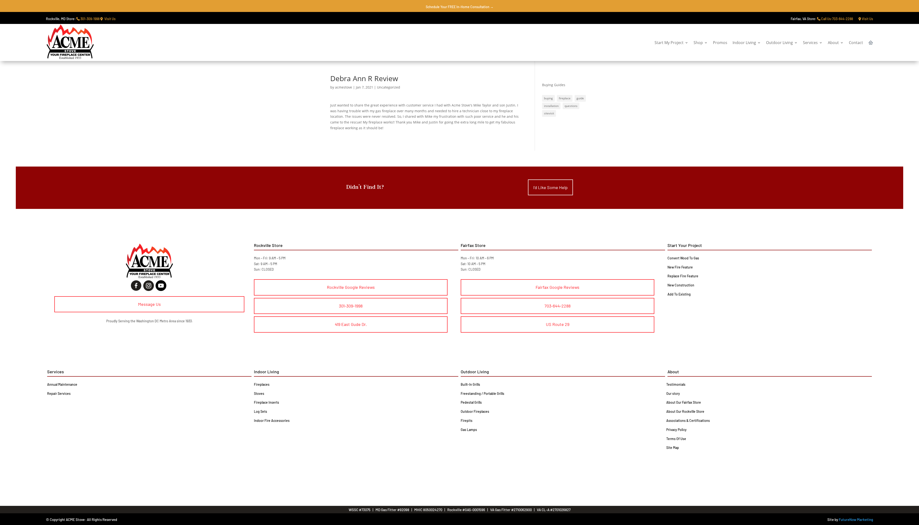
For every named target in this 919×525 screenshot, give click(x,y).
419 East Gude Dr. (351, 324)
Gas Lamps (469, 430)
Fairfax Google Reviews (557, 287)
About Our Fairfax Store (683, 402)
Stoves (259, 393)
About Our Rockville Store (685, 411)
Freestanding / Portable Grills (482, 393)
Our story (673, 393)
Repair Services (59, 393)
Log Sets (260, 411)
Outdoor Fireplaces (475, 411)
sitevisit (549, 113)
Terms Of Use (676, 439)
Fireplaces (261, 384)
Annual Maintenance (62, 384)
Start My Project (669, 42)
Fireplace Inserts (266, 402)
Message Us (149, 304)
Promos (720, 42)
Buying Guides (553, 85)
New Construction (680, 285)
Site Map (672, 448)
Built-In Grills (470, 384)
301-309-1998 (90, 19)
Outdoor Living (779, 42)
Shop (698, 42)
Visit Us (109, 19)
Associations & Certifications (688, 421)
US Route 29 (557, 324)
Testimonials (675, 384)
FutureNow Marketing (856, 519)
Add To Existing (679, 294)
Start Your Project (684, 245)
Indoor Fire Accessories (272, 421)
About (833, 42)
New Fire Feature (680, 267)
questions (571, 106)
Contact (856, 42)
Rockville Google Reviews (351, 287)
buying (548, 98)
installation (551, 106)
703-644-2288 (557, 305)
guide (580, 98)
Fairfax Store (473, 245)
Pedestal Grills (471, 402)
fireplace (565, 98)
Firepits (466, 421)
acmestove (343, 87)
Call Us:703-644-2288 (836, 19)
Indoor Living (744, 42)
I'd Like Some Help (550, 187)
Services (810, 42)
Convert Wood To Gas (683, 258)
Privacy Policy (676, 430)
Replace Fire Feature (682, 276)
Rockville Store (268, 245)
